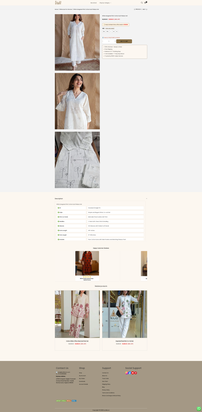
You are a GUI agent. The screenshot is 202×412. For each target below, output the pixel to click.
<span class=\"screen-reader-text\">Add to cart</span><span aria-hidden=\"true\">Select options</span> (78, 347)
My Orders (82, 378)
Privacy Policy (106, 390)
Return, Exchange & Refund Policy (111, 395)
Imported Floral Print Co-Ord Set (125, 341)
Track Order (105, 378)
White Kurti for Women (65, 9)
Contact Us (105, 373)
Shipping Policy (106, 384)
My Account (82, 375)
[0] (145, 3)
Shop (80, 373)
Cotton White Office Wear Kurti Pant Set (77, 341)
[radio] (103, 31)
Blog (103, 387)
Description (59, 199)
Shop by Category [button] (105, 3)
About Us (104, 375)
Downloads (82, 381)
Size (108, 28)
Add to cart (124, 41)
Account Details (83, 384)
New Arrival (94, 3)
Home (56, 9)
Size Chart (105, 381)
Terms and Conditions (108, 393)
